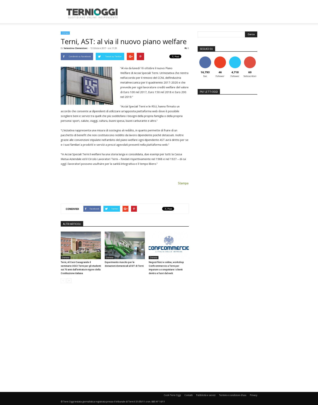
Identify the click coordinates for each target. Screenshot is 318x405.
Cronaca (65, 33)
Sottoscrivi (250, 57)
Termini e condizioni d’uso (232, 395)
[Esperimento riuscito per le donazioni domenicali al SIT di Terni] (125, 245)
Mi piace (205, 57)
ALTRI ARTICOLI (72, 224)
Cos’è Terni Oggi (172, 395)
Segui (220, 57)
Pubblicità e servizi (205, 395)
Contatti (188, 395)
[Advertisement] (190, 13)
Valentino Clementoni (75, 48)
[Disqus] (125, 338)
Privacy (253, 395)
